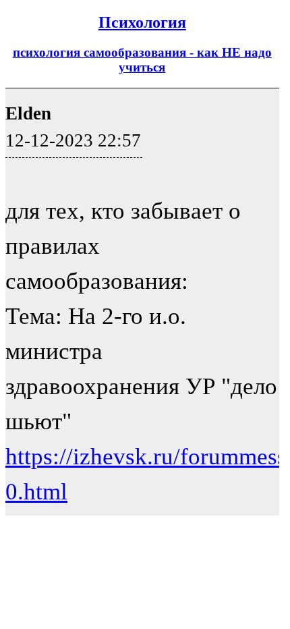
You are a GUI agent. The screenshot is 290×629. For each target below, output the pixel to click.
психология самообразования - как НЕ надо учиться (142, 59)
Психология (142, 22)
